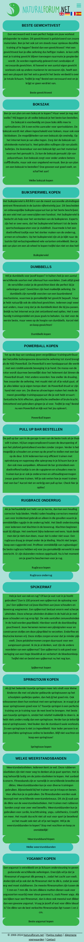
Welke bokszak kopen (41, 180)
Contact (50, 939)
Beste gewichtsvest (41, 92)
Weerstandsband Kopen (41, 839)
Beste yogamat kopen (41, 921)
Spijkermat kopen (41, 667)
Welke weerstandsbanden (41, 847)
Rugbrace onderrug (41, 575)
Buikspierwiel (41, 255)
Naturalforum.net (33, 935)
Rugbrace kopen (41, 567)
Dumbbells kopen (41, 334)
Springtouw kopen (41, 746)
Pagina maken (54, 935)
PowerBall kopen (41, 417)
